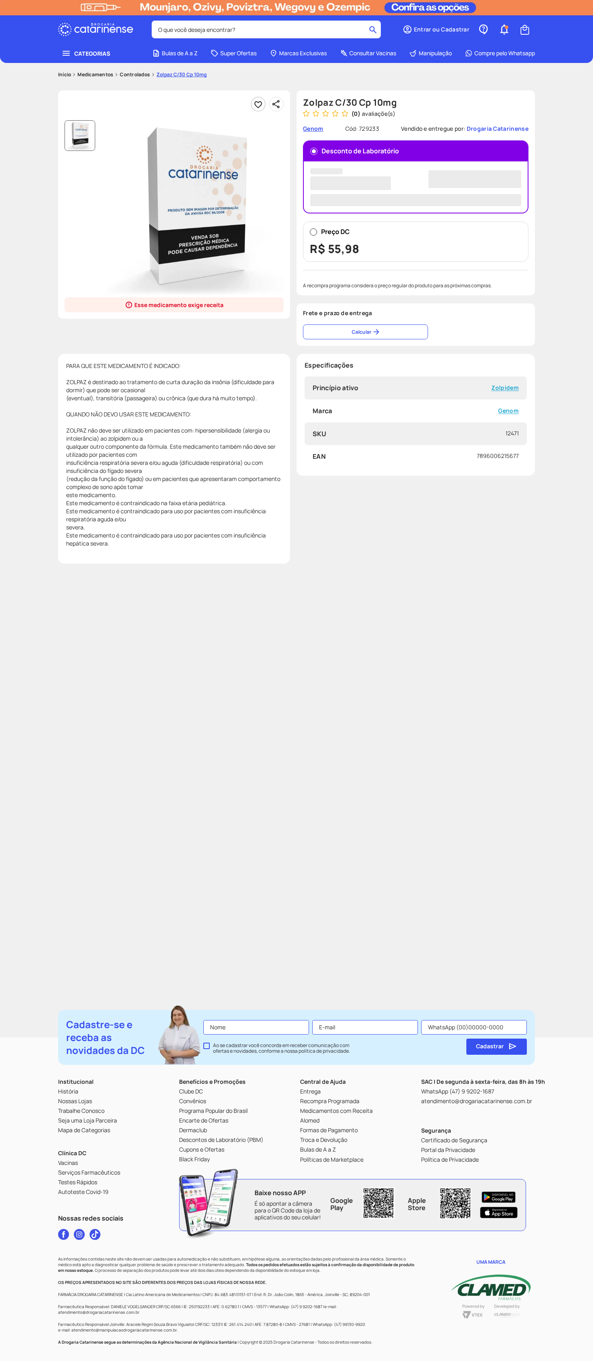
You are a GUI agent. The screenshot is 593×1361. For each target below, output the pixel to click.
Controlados (135, 74)
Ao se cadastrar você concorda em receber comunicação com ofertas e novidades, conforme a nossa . (281, 1048)
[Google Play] (499, 1197)
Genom (508, 450)
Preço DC (334, 281)
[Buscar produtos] (373, 29)
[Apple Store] (499, 1212)
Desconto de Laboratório (360, 150)
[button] (435, 29)
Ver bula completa (107, 611)
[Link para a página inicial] (64, 74)
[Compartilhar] (276, 104)
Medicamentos (95, 74)
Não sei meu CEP (497, 371)
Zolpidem (505, 427)
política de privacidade (324, 1050)
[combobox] (266, 29)
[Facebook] (63, 1234)
